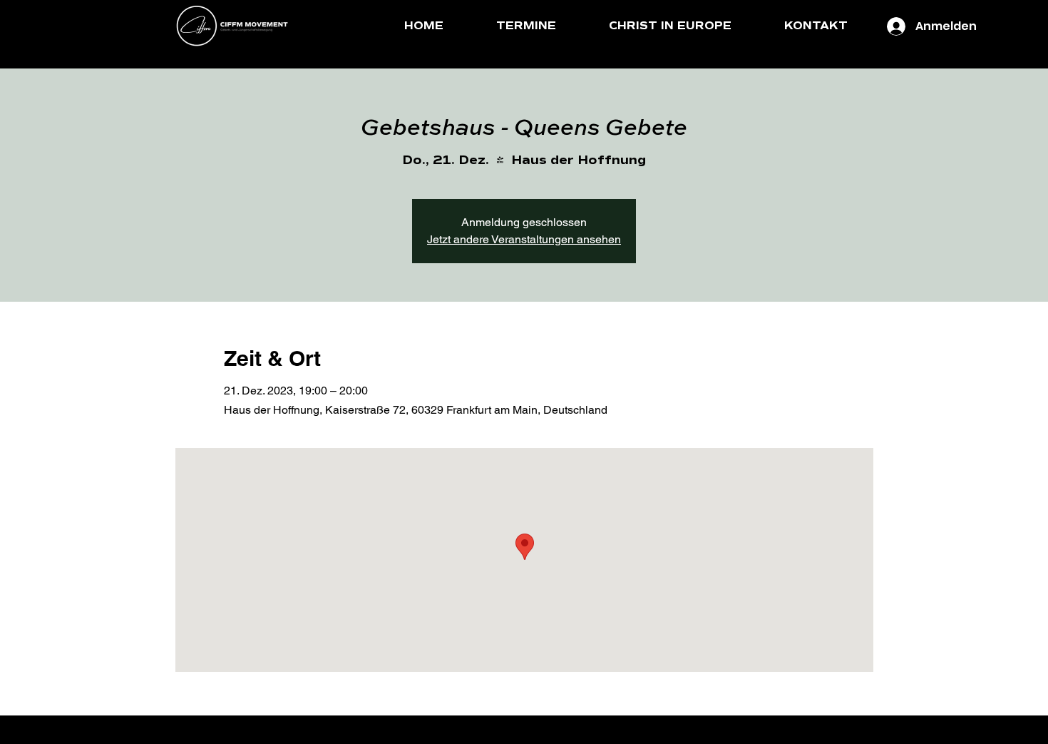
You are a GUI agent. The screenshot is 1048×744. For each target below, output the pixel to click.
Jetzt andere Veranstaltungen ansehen (524, 239)
